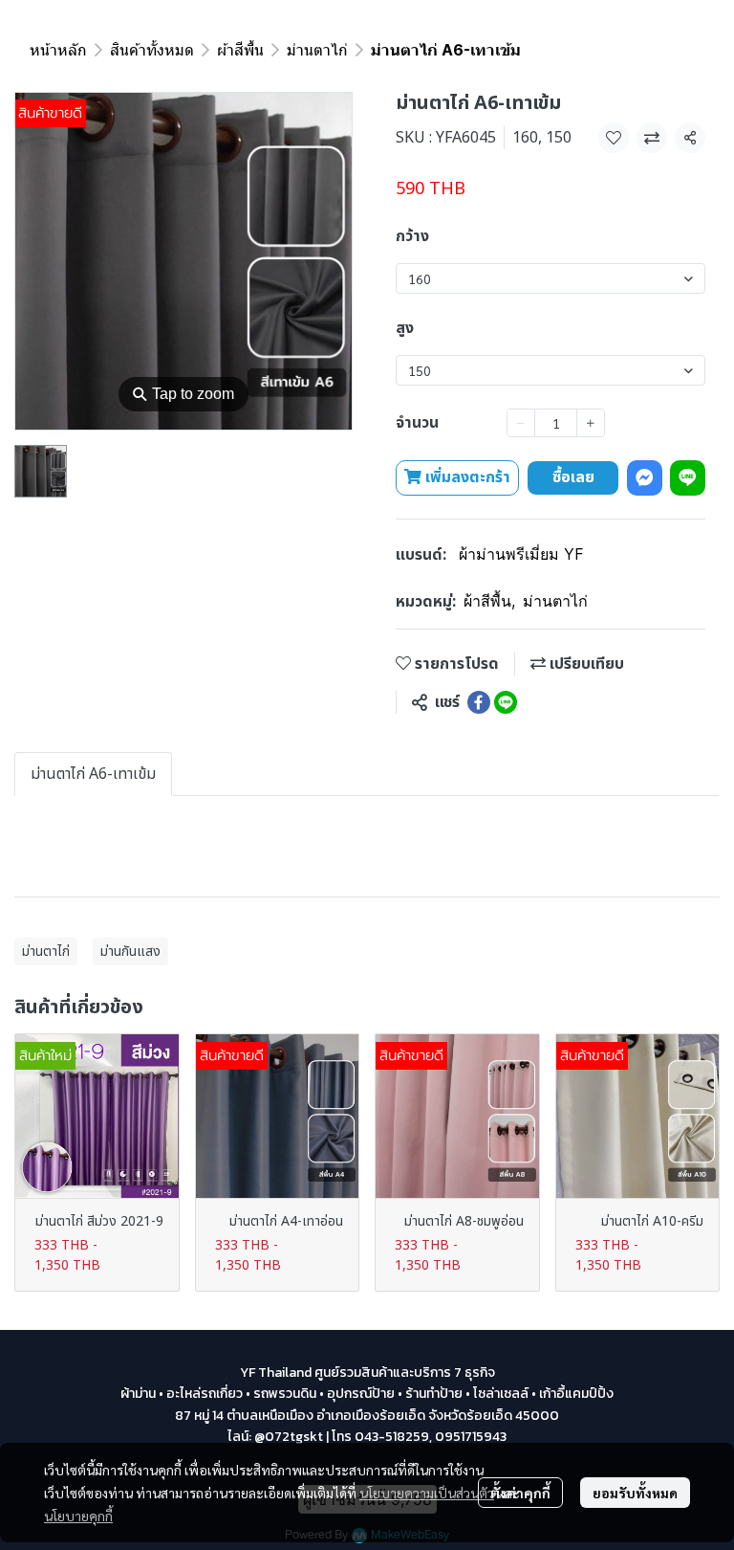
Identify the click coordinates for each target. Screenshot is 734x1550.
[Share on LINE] (505, 702)
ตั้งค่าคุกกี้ (520, 1492)
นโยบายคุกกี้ (78, 1515)
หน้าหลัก (58, 49)
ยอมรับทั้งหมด (635, 1492)
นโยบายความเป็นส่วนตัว (426, 1492)
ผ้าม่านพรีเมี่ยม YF (521, 554)
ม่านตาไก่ (317, 49)
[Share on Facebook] (478, 702)
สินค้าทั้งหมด (152, 49)
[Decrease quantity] (520, 423)
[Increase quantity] (590, 423)
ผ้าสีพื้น (240, 49)
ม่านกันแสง (130, 951)
